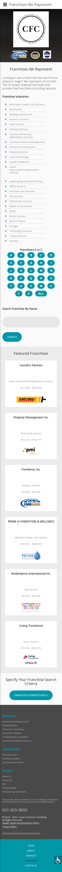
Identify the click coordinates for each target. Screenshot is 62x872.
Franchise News (9, 788)
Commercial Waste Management (27, 142)
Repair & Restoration (20, 206)
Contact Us (7, 780)
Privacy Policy (9, 826)
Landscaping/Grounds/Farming (26, 181)
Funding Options (9, 725)
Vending (13, 240)
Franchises (31, 860)
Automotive (15, 109)
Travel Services (17, 235)
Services (31, 855)
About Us (6, 776)
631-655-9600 (14, 810)
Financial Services (18, 152)
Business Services (19, 119)
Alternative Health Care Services (27, 104)
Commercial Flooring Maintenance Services (21, 136)
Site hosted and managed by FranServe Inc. (21, 833)
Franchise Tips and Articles (14, 791)
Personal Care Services (21, 191)
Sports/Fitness (17, 221)
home (31, 845)
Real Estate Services (20, 201)
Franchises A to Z (10, 754)
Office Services (17, 186)
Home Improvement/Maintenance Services (24, 169)
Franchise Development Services (16, 740)
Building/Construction (20, 114)
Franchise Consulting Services (15, 721)
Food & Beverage (19, 156)
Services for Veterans (11, 733)
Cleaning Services (18, 129)
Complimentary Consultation (15, 737)
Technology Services (20, 231)
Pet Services (16, 196)
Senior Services (17, 216)
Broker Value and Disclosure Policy (20, 822)
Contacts (31, 865)
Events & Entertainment (22, 147)
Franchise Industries (11, 758)
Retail (12, 211)
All (41, 293)
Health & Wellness (19, 161)
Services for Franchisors (13, 729)
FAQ (4, 784)
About (31, 850)
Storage (13, 226)
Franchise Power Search (31, 695)
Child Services (16, 124)
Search (12, 337)
